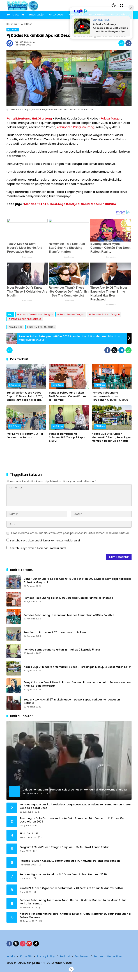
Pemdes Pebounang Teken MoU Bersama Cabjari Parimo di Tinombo (68, 396)
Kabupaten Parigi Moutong (75, 127)
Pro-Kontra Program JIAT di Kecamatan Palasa (24, 435)
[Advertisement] (69, 458)
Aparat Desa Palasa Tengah (36, 314)
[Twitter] (114, 350)
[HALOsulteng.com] (37, 5)
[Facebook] (107, 350)
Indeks (10, 956)
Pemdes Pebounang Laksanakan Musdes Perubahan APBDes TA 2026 (110, 396)
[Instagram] (23, 943)
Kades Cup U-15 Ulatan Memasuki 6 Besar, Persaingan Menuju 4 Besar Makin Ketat (112, 437)
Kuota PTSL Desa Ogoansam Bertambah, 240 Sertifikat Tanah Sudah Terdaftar (71, 888)
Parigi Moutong (18, 118)
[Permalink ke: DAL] (10, 43)
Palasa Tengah (110, 118)
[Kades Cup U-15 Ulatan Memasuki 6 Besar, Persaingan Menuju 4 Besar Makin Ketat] (112, 417)
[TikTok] (36, 943)
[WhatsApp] (128, 350)
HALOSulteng (42, 118)
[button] (113, 5)
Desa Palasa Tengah (72, 314)
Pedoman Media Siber (108, 956)
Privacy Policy (46, 956)
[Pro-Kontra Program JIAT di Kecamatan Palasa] (26, 417)
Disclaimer (82, 956)
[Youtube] (29, 943)
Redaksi (65, 956)
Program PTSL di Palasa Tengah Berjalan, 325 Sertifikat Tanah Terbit (64, 847)
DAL (16, 42)
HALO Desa (12, 29)
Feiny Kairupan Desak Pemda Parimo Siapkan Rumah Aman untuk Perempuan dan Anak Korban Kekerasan (77, 684)
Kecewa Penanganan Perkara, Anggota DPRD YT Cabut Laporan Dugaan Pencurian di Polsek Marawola (75, 915)
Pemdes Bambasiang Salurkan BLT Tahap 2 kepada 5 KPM (68, 437)
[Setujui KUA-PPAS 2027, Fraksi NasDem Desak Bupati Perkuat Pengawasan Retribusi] (13, 703)
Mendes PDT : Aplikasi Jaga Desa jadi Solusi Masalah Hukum (70, 204)
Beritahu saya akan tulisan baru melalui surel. (38, 548)
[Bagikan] (128, 43)
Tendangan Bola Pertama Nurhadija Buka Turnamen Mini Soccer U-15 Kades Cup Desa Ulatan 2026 (72, 820)
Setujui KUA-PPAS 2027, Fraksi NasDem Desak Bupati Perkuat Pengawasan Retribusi (72, 701)
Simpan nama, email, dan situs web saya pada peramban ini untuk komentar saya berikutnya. (70, 533)
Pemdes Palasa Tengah (106, 314)
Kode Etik (26, 956)
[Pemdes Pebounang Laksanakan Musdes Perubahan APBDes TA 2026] (112, 376)
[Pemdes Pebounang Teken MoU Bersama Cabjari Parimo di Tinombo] (69, 376)
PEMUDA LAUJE (29, 833)
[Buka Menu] (121, 5)
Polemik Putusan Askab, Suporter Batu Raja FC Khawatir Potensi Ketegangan (70, 861)
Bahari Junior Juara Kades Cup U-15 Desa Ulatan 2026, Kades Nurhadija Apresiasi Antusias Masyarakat (24, 396)
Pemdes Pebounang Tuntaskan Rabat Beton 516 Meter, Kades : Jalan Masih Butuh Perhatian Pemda (73, 902)
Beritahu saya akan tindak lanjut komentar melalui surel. (45, 540)
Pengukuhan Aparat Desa (26, 319)
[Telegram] (121, 350)
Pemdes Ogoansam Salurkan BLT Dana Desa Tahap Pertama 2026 (63, 874)
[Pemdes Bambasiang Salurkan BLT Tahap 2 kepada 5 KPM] (69, 417)
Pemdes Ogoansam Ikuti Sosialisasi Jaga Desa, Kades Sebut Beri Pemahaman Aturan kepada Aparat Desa (76, 806)
